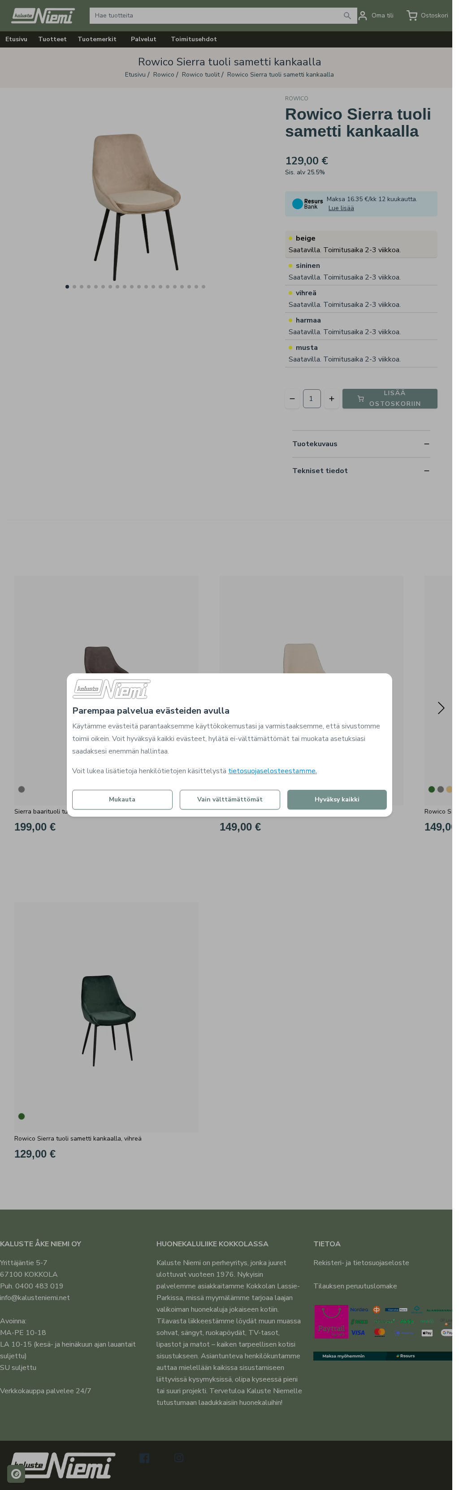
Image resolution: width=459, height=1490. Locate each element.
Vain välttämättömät (230, 799)
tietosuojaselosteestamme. (272, 771)
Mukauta (122, 799)
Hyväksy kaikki (337, 799)
